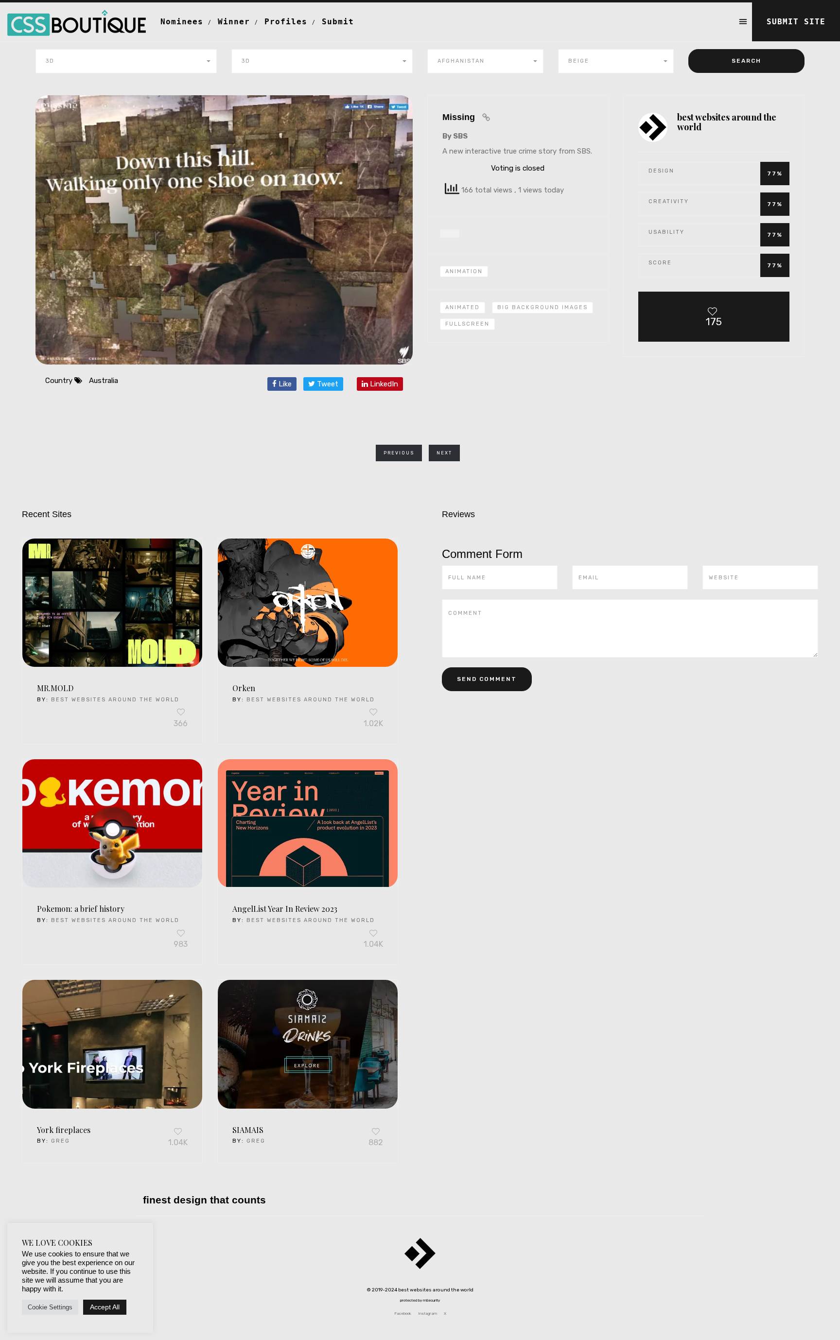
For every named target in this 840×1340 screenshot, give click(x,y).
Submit (338, 21)
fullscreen (467, 324)
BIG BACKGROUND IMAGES (542, 307)
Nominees (181, 21)
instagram (427, 1313)
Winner (234, 21)
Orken (243, 688)
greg (60, 1141)
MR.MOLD (55, 688)
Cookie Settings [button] (50, 1307)
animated (462, 307)
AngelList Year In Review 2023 (284, 909)
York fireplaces (63, 1130)
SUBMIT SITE (796, 21)
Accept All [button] (105, 1307)
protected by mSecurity (420, 1300)
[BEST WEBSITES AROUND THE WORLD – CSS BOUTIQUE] (76, 14)
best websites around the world (115, 699)
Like (284, 384)
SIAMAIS (247, 1130)
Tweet (326, 384)
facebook (402, 1313)
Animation (464, 271)
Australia (103, 380)
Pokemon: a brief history (80, 909)
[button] (126, 61)
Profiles (285, 21)
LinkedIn (383, 384)
